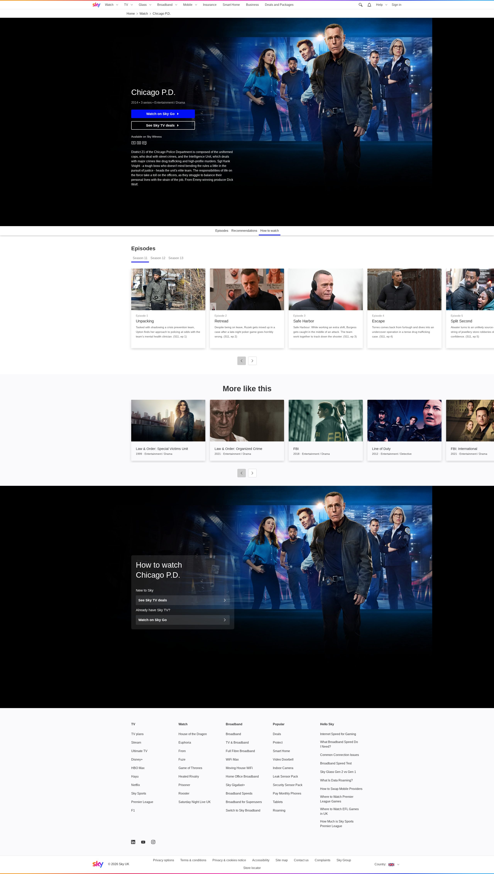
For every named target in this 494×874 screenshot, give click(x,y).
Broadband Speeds (239, 793)
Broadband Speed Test (336, 763)
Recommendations (244, 230)
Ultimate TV (139, 751)
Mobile (187, 4)
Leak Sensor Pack (285, 776)
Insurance (210, 4)
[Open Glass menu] (150, 5)
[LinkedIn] (133, 842)
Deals (277, 734)
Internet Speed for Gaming (338, 734)
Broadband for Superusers (244, 802)
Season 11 (140, 258)
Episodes (221, 230)
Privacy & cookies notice (229, 860)
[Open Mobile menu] (196, 5)
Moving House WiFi (239, 768)
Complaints (322, 860)
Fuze (181, 759)
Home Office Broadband (242, 776)
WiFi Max (232, 759)
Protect (278, 742)
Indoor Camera (283, 768)
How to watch (269, 230)
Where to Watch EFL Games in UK (339, 811)
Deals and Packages (279, 4)
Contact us (301, 860)
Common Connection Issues (339, 755)
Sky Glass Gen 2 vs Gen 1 (338, 771)
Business (252, 4)
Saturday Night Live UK (194, 802)
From (182, 751)
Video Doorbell (283, 759)
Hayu (135, 776)
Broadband (165, 4)
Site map (282, 860)
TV (126, 4)
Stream (136, 742)
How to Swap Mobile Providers (341, 788)
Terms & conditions (193, 860)
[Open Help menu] (386, 5)
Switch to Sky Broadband (243, 810)
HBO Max (138, 768)
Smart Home (231, 4)
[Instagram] (153, 842)
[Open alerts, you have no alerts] (369, 5)
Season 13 (175, 258)
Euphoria (184, 742)
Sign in (396, 4)
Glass (143, 4)
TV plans (137, 734)
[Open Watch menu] (117, 5)
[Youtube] (143, 842)
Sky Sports (138, 793)
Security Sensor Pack (287, 785)
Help (379, 4)
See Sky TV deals (160, 125)
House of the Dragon (192, 734)
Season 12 (158, 258)
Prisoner (184, 785)
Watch (109, 4)
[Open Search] (360, 5)
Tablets (278, 802)
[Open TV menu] (132, 5)
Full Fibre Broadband (240, 751)
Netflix (135, 785)
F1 (133, 810)
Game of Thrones (190, 768)
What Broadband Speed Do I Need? (339, 744)
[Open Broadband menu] (176, 5)
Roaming (279, 810)
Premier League (142, 802)
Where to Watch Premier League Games (336, 799)
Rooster (183, 793)
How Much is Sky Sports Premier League (337, 824)
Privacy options (163, 860)
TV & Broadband (237, 742)
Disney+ (137, 759)
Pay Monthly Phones (287, 793)
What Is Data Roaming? (336, 780)
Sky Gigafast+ (235, 785)
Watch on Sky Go (160, 114)
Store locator (252, 868)
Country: (380, 864)
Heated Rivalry (188, 776)
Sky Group (344, 860)
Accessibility (260, 860)
